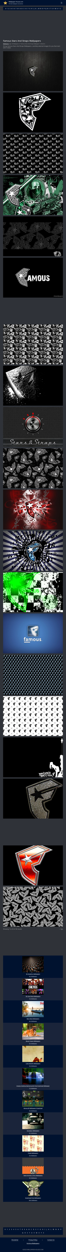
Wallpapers (6, 44)
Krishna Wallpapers (33, 1243)
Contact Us (50, 1240)
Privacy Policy (33, 1240)
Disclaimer (15, 1240)
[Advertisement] (33, 25)
